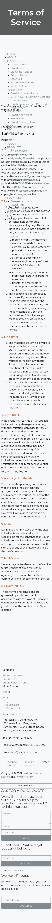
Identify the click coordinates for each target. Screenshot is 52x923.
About (6, 692)
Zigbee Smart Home (23, 82)
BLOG (10, 125)
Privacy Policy (24, 776)
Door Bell (16, 78)
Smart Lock (17, 68)
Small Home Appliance (24, 93)
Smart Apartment (21, 114)
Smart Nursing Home (23, 122)
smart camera (19, 64)
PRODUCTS (14, 60)
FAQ (9, 129)
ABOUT (11, 57)
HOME (11, 53)
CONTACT (13, 132)
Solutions (8, 669)
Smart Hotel (18, 118)
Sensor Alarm (19, 75)
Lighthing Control (21, 71)
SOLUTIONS (14, 111)
